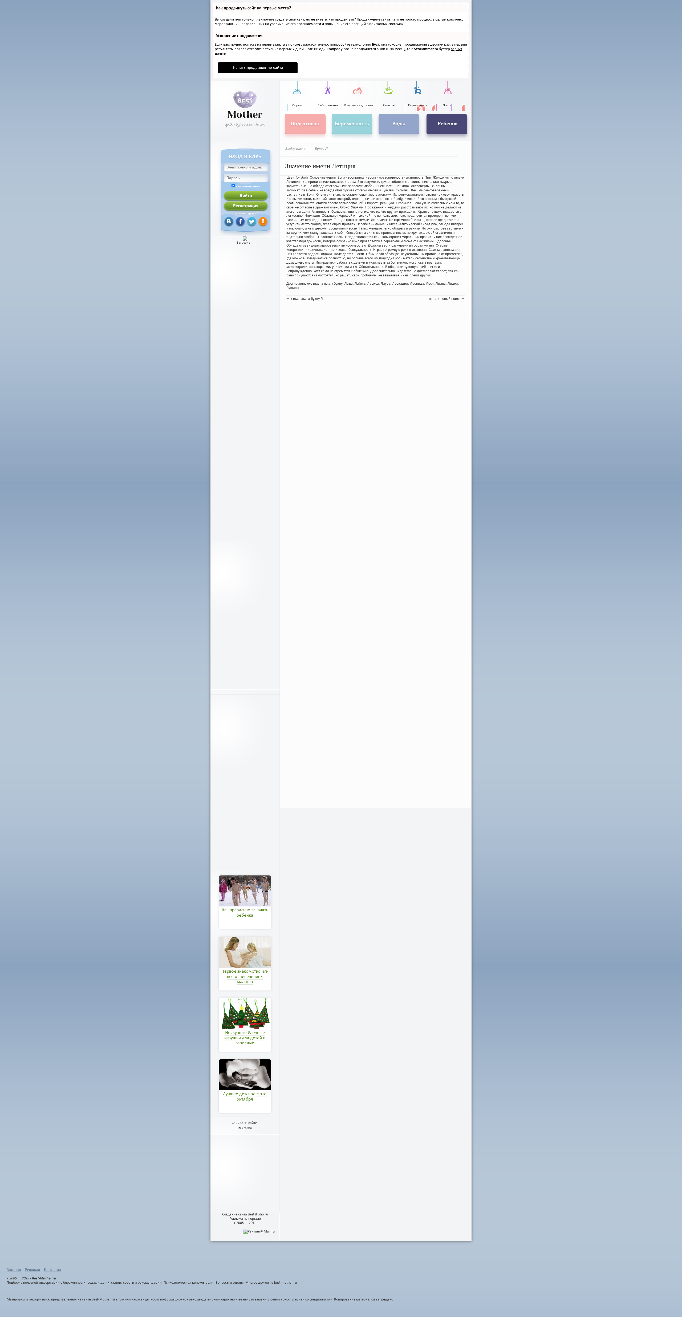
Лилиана (293, 288)
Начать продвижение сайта (258, 68)
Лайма (360, 284)
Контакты (52, 1270)
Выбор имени (295, 149)
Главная (14, 1270)
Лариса (373, 284)
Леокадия (400, 284)
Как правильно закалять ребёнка (245, 913)
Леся (430, 284)
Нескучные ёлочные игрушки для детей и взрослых (244, 1038)
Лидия (453, 284)
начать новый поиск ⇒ (447, 299)
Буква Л (321, 149)
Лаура (385, 284)
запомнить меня (248, 186)
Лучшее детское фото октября (245, 1097)
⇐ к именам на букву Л (304, 299)
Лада (348, 284)
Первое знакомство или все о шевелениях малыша (245, 976)
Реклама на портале (245, 1219)
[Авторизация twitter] (245, 221)
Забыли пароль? (246, 213)
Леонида (417, 284)
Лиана (441, 284)
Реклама (32, 1270)
